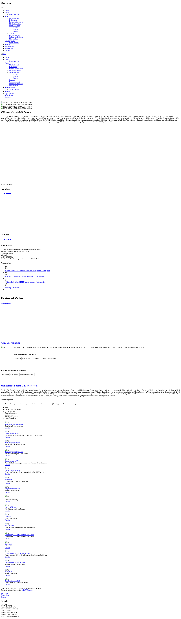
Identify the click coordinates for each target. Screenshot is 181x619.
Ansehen (7, 193)
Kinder (15, 27)
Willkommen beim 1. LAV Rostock (19, 385)
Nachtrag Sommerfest (12, 288)
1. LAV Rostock (27, 590)
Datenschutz (5, 595)
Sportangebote (10, 41)
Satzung (12, 33)
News (7, 12)
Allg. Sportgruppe (10, 342)
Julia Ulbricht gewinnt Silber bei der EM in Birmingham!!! (24, 276)
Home (7, 11)
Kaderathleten (9, 46)
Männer (16, 29)
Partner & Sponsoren (16, 22)
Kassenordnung (14, 35)
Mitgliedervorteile (15, 24)
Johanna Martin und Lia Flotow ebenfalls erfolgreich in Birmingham (27, 271)
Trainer (7, 44)
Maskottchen (13, 39)
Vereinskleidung (14, 26)
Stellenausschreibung (16, 37)
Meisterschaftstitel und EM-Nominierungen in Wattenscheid (25, 282)
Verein (7, 16)
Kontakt (7, 50)
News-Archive (14, 14)
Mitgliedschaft (14, 18)
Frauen (15, 31)
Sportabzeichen (14, 43)
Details (7, 428)
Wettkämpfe (9, 48)
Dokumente (13, 20)
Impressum (4, 593)
